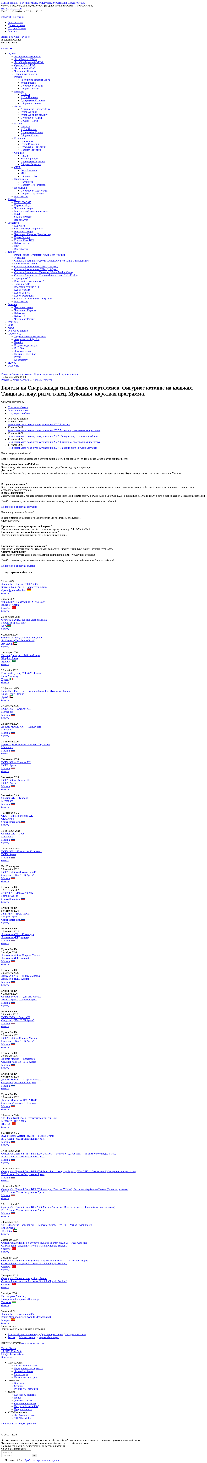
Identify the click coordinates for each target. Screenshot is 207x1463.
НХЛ (17, 214)
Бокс (10, 324)
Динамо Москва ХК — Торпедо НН (21, 726)
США (17, 167)
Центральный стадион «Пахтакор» (20, 1299)
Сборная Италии (30, 135)
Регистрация (21, 1374)
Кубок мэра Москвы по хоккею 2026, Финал (25, 744)
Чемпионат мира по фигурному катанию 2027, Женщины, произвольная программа (54, 442)
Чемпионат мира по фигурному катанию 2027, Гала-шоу (39, 424)
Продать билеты (17, 28)
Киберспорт (20, 359)
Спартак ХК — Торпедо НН (17, 798)
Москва (5, 715)
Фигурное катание (18, 330)
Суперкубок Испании (33, 100)
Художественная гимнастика (30, 336)
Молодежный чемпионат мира (31, 211)
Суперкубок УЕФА (25, 65)
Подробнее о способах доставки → (20, 506)
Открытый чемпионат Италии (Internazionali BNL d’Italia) (45, 275)
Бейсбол (18, 342)
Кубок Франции (29, 158)
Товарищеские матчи (26, 74)
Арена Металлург (42, 380)
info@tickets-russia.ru (12, 17)
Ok (34, 1455)
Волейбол (19, 348)
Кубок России (28, 82)
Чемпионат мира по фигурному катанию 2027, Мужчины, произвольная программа (54, 430)
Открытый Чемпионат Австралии (33, 298)
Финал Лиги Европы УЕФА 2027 (19, 584)
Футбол (12, 53)
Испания (19, 91)
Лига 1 (24, 155)
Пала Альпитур (9, 676)
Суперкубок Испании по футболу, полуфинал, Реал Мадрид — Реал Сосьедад (44, 1242)
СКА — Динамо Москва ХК (17, 815)
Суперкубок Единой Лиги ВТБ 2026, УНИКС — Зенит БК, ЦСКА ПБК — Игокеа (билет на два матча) (58, 1153)
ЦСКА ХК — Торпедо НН (16, 780)
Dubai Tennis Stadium (12, 694)
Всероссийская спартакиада (16, 374)
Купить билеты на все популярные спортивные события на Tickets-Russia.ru (43, 2)
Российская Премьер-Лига (35, 79)
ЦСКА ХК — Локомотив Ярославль (21, 851)
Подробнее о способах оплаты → (19, 565)
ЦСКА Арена (8, 765)
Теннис (12, 252)
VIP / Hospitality (22, 1418)
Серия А (25, 126)
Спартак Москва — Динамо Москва (21, 996)
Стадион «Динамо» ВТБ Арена (18, 1061)
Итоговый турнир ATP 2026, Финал (21, 673)
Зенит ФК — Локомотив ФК (17, 893)
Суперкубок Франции (33, 161)
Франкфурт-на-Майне (13, 590)
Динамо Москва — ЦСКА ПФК (19, 1100)
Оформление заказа (25, 1403)
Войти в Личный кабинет (15, 36)
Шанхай (5, 1124)
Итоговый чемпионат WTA (29, 281)
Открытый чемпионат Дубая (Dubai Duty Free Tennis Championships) (51, 260)
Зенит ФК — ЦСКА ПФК (15, 913)
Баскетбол (13, 222)
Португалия (20, 187)
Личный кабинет (23, 1371)
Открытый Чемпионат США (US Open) (36, 266)
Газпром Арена (9, 895)
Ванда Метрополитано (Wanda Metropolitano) (26, 1317)
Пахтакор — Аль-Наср (13, 1296)
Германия (19, 138)
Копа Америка (29, 170)
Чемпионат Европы (25, 71)
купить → (6, 48)
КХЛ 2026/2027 (22, 202)
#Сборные (13, 365)
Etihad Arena (8, 1227)
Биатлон (12, 304)
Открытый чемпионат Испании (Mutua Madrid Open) (43, 272)
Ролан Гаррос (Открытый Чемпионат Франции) (40, 254)
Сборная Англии (30, 120)
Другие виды (15, 333)
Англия (18, 106)
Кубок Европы (22, 237)
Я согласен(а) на (33, 1460)
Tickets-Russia (8, 1348)
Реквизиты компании (26, 1388)
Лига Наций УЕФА (25, 68)
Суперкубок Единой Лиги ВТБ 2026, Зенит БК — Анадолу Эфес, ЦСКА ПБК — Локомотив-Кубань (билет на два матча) (68, 1171)
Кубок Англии (29, 112)
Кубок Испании (29, 97)
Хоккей (12, 199)
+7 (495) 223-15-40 (11, 8)
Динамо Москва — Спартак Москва (21, 1079)
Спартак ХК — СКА (12, 833)
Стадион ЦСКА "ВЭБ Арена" (17, 875)
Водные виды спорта (26, 345)
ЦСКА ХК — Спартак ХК (16, 708)
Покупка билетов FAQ (26, 1406)
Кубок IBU (20, 316)
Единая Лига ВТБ (24, 240)
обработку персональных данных (42, 1460)
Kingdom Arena (9, 658)
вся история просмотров (32, 1343)
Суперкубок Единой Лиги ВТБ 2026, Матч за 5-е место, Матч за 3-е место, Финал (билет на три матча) (58, 1207)
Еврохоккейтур (22, 205)
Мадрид (5, 1320)
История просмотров (25, 1377)
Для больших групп (25, 1415)
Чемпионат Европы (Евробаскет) (32, 234)
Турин (4, 679)
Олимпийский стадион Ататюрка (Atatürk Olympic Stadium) (34, 1245)
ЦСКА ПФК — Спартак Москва (19, 1038)
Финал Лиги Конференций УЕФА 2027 (23, 601)
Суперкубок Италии (32, 132)
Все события (21, 196)
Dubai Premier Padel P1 (26, 263)
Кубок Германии (30, 144)
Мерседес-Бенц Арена (13, 1120)
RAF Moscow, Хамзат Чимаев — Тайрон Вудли (27, 1135)
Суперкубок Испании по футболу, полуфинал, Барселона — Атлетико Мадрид (44, 1260)
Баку (3, 625)
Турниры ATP (22, 284)
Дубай (4, 697)
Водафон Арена (10, 604)
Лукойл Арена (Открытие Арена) (19, 999)
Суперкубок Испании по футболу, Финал (24, 1278)
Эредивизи (27, 182)
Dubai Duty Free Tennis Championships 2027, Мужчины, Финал (35, 691)
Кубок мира (20, 313)
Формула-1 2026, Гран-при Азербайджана (24, 619)
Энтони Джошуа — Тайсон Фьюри (20, 655)
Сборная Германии (31, 149)
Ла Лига (25, 94)
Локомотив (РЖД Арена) (15, 937)
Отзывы (12, 31)
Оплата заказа (15, 22)
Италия (18, 123)
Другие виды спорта (45, 374)
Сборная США (29, 176)
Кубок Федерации (24, 295)
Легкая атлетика (23, 351)
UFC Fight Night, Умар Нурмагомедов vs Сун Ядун (29, 1118)
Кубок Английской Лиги (34, 114)
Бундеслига (27, 141)
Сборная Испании (31, 103)
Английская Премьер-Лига (35, 109)
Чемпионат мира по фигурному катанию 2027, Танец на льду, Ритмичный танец (52, 447)
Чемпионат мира (23, 208)
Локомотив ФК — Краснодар (17, 934)
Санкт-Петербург (10, 822)
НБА (17, 246)
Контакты (6, 1357)
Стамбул (6, 608)
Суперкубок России (32, 85)
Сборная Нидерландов (33, 184)
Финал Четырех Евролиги (28, 228)
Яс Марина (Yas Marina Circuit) (18, 640)
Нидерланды (21, 179)
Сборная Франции (31, 164)
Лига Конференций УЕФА (29, 62)
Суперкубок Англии (32, 117)
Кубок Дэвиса (22, 292)
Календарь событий (25, 1394)
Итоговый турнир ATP (26, 287)
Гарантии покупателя (26, 1365)
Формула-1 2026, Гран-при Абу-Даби (21, 637)
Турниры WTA (22, 278)
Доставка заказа (16, 25)
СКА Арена (7, 818)
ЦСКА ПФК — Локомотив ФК (18, 872)
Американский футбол (26, 339)
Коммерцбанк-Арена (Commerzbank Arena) (24, 587)
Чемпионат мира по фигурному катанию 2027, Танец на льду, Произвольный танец (54, 436)
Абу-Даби (6, 643)
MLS (23, 173)
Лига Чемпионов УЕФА (27, 56)
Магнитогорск (21, 380)
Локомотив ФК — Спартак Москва (20, 955)
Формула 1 (14, 322)
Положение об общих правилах (18, 1423)
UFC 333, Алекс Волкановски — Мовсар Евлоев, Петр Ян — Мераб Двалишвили (46, 1225)
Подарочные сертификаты (28, 1368)
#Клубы (12, 362)
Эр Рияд (5, 661)
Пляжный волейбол (25, 354)
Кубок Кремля (22, 289)
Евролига (19, 225)
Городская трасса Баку (13, 622)
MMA (11, 327)
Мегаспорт (7, 711)
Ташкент (6, 1302)
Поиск (17, 1397)
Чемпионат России (24, 319)
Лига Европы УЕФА (25, 59)
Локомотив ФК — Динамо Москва (20, 975)
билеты (5, 593)
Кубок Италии (29, 129)
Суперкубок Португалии (34, 190)
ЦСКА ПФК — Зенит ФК (15, 1017)
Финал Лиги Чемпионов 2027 (17, 1314)
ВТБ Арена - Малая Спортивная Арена (22, 1138)
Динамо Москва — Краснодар (18, 1058)
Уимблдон (20, 257)
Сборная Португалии (32, 193)
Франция (19, 152)
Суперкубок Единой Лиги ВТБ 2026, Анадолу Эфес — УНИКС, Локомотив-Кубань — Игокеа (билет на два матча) (65, 1189)
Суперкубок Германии (33, 147)
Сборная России (30, 88)
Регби (17, 357)
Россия (18, 77)
